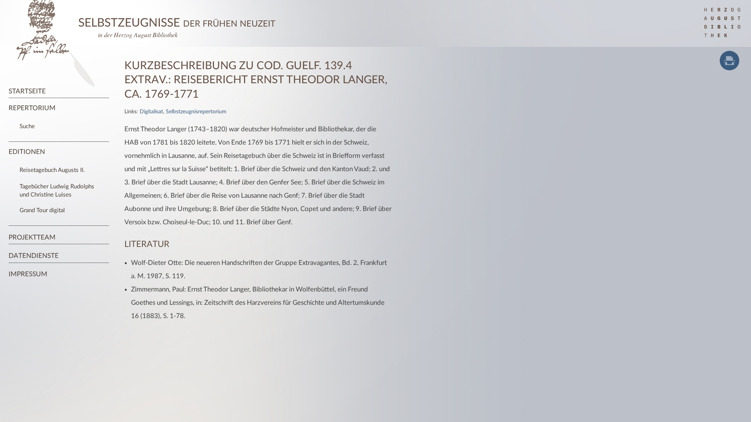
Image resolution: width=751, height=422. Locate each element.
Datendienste (34, 255)
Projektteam (32, 237)
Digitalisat (151, 111)
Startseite (27, 91)
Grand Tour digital (42, 210)
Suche (27, 126)
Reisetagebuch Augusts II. (52, 170)
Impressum (28, 274)
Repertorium (32, 108)
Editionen (27, 151)
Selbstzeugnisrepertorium (196, 111)
